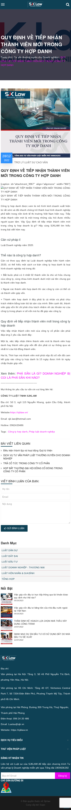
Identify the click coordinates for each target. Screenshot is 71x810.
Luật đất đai (10, 556)
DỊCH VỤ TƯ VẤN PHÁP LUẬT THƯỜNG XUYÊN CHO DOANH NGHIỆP (36, 457)
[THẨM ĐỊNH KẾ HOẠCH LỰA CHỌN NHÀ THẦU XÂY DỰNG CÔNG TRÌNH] (6, 625)
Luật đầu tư (10, 561)
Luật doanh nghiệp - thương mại (23, 567)
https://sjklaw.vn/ (19, 412)
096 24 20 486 (21, 718)
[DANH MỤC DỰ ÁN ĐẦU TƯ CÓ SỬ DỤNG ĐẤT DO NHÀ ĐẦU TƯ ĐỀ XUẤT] (6, 638)
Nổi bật (7, 588)
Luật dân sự (10, 550)
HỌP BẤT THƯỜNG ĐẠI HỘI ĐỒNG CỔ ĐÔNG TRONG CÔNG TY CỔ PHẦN (33, 470)
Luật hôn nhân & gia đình (18, 573)
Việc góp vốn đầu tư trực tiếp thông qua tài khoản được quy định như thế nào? (41, 596)
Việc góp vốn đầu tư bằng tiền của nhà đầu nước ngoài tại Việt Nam (41, 609)
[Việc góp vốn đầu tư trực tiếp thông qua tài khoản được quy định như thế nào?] (6, 599)
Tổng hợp (8, 579)
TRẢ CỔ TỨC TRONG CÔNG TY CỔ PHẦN (26, 463)
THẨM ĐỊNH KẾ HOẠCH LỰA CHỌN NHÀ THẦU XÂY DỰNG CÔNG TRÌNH (40, 622)
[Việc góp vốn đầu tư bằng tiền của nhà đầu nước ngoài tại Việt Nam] (6, 612)
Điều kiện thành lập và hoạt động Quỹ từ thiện (27, 450)
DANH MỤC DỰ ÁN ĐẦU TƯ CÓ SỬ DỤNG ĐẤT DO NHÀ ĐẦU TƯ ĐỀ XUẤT (42, 635)
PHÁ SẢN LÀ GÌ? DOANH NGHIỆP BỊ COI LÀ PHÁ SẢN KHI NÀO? (35, 375)
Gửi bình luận (15, 528)
